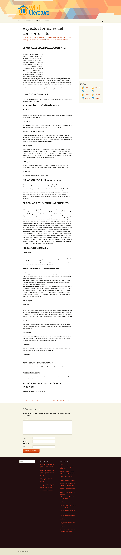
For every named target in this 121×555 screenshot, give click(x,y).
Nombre (25, 438)
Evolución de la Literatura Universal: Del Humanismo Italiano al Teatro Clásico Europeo (47, 485)
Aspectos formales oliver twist (54, 37)
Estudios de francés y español (67, 480)
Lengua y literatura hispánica (67, 513)
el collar (64, 37)
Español (62, 464)
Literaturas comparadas (66, 531)
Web (24, 447)
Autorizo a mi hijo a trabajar (46, 490)
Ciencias (87, 87)
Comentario (26, 419)
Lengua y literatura (39, 37)
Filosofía (97, 94)
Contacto (46, 21)
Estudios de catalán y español (67, 473)
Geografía (87, 91)
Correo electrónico (26, 442)
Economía (98, 98)
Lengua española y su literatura (67, 505)
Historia (87, 94)
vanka (47, 39)
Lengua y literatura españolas (67, 510)
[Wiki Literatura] (60, 9)
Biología (97, 87)
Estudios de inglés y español (67, 485)
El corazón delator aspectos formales (36, 39)
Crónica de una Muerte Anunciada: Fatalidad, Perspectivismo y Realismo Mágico (47, 466)
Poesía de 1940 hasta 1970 (62, 400)
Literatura (98, 91)
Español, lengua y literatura (67, 471)
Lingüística (62, 526)
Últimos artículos (28, 21)
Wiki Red (38, 21)
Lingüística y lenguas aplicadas (67, 529)
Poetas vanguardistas (31, 400)
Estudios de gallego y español (67, 483)
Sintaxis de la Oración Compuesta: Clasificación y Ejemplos (46, 479)
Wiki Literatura (22, 551)
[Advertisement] (58, 63)
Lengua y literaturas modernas (67, 515)
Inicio (19, 21)
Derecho (87, 98)
